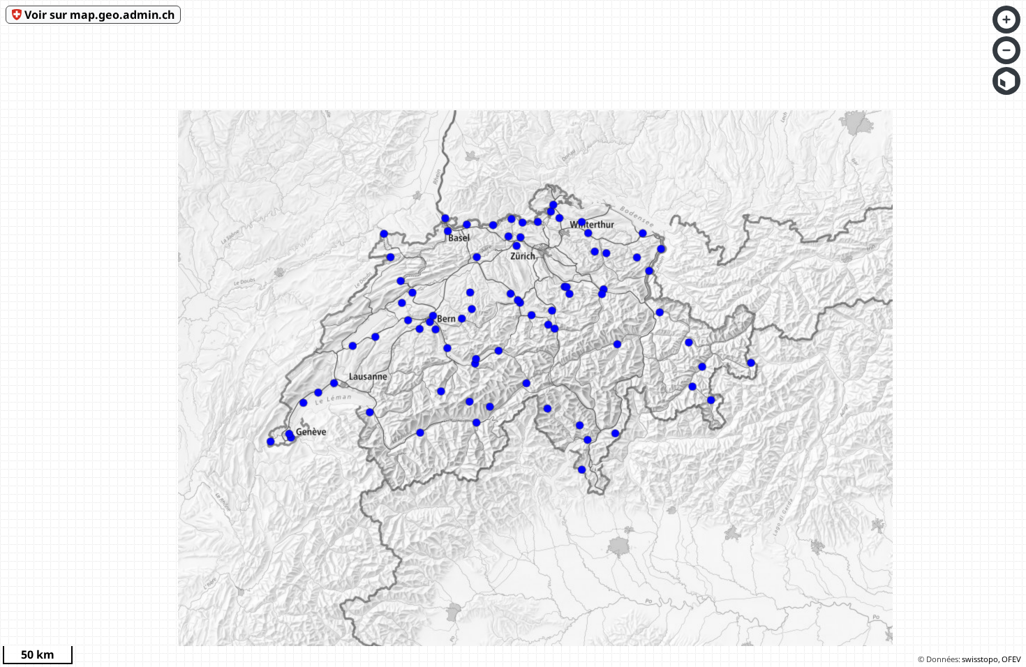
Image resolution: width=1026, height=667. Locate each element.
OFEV (1011, 659)
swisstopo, (981, 659)
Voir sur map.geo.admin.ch (99, 14)
